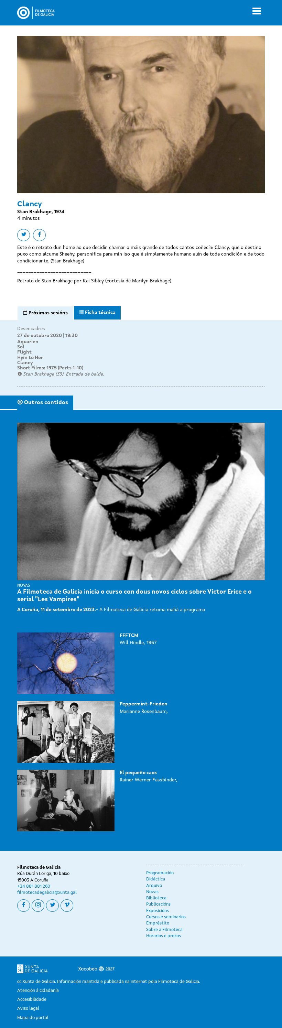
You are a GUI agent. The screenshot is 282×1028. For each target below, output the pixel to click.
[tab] (45, 313)
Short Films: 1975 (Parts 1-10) (50, 368)
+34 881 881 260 (33, 886)
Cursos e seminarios (166, 917)
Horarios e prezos (163, 936)
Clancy (25, 362)
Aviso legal (28, 1008)
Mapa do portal (32, 1018)
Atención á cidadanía (38, 990)
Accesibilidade (31, 999)
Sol (20, 347)
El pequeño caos (138, 772)
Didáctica (155, 879)
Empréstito (157, 923)
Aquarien (28, 341)
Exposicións (157, 911)
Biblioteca (156, 898)
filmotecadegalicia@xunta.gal (47, 892)
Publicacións (158, 904)
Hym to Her (30, 357)
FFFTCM (129, 635)
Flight (24, 352)
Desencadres (31, 328)
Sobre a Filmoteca (164, 930)
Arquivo (154, 886)
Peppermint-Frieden (143, 704)
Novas (152, 892)
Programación (160, 873)
